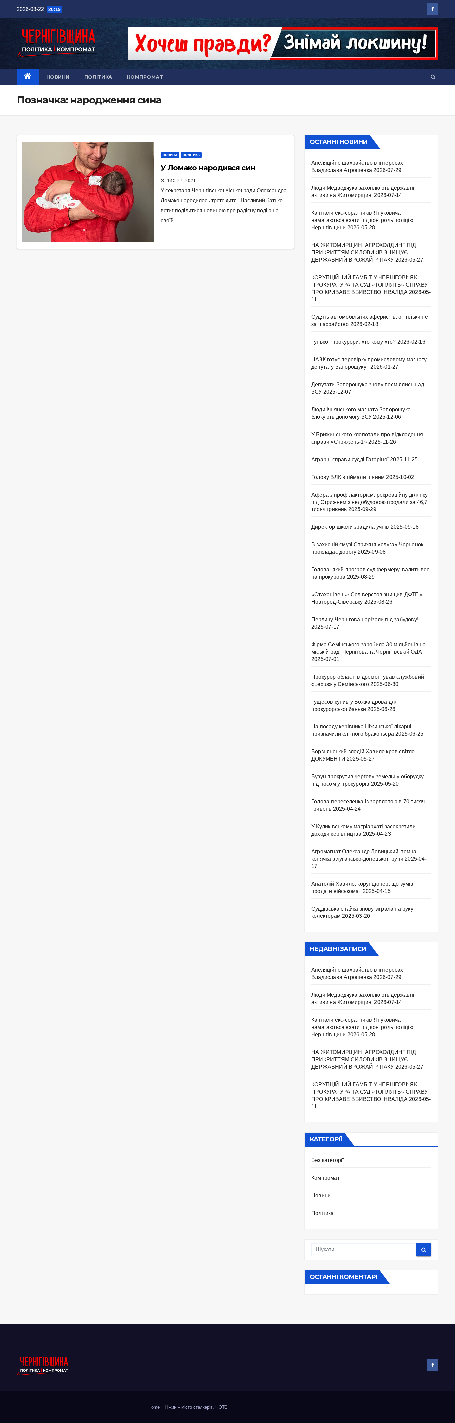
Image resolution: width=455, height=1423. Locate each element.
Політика (98, 77)
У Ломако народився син (208, 167)
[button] (433, 77)
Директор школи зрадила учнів (350, 527)
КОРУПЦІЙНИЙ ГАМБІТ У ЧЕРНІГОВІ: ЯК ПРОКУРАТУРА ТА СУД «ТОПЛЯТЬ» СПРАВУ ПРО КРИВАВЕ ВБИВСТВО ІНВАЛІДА (369, 285)
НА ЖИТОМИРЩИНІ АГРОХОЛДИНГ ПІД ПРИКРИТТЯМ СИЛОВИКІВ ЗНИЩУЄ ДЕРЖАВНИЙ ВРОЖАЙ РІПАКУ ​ (363, 252)
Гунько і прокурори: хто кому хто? (353, 342)
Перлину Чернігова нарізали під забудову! (364, 619)
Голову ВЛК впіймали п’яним (348, 477)
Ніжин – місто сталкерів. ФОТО (196, 1407)
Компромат (145, 77)
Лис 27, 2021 (181, 180)
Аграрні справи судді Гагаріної (350, 459)
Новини (58, 77)
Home (154, 1407)
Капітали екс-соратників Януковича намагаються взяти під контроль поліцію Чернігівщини (362, 220)
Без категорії (327, 1160)
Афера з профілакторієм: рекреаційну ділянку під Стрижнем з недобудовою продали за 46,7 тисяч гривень (369, 502)
